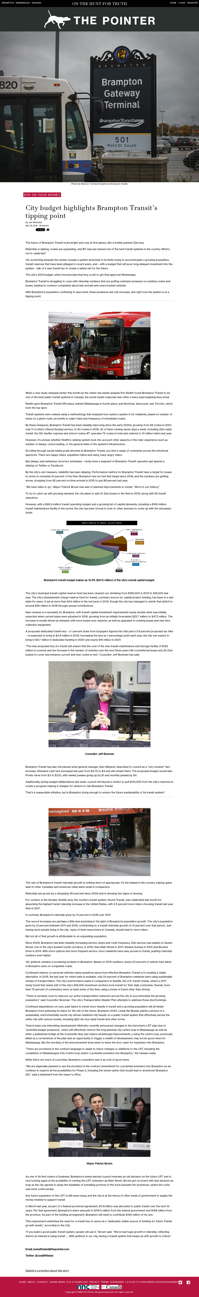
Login (182, 2)
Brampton (8, 2)
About (31, 1282)
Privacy (94, 1282)
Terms (105, 1282)
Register (192, 2)
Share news (57, 1282)
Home (173, 2)
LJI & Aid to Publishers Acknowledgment (151, 1282)
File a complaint (77, 1282)
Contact (42, 1282)
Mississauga (23, 2)
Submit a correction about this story (47, 1270)
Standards (117, 1282)
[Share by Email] (48, 229)
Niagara (36, 2)
